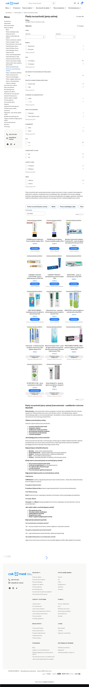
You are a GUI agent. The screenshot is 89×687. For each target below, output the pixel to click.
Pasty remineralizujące (12, 77)
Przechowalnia (36, 638)
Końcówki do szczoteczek (11, 94)
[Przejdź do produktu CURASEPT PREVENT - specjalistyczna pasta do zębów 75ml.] (54, 263)
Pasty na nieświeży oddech (13, 40)
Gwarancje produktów (64, 611)
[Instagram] (11, 144)
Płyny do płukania (9, 87)
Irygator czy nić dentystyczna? (40, 650)
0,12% (29, 98)
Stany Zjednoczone (33, 116)
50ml (29, 131)
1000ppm (31, 166)
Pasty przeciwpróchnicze (13, 59)
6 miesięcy (31, 64)
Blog (33, 647)
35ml (29, 128)
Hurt (59, 606)
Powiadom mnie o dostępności (35, 356)
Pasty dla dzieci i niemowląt (13, 44)
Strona (77, 214)
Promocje (7, 126)
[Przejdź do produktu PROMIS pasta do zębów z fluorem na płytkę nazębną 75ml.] (54, 228)
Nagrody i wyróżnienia (64, 633)
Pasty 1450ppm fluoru (12, 50)
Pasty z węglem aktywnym (13, 79)
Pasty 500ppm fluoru (12, 46)
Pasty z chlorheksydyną (12, 81)
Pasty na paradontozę (12, 67)
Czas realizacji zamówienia (39, 613)
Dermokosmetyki (9, 25)
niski (29, 87)
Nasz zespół (61, 628)
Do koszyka (35, 248)
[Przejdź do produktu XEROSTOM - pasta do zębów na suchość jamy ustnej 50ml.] (74, 299)
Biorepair (30, 49)
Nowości (6, 124)
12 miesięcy (31, 61)
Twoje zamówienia (37, 628)
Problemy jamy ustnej (10, 108)
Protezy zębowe (8, 100)
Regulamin (61, 650)
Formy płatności (37, 606)
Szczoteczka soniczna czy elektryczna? (43, 656)
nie (29, 142)
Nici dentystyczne (9, 89)
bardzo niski (31, 84)
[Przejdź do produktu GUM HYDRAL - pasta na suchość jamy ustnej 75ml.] (74, 263)
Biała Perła (31, 46)
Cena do (58, 34)
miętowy (30, 180)
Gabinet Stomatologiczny (11, 106)
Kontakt (60, 616)
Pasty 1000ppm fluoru (12, 48)
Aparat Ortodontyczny (10, 96)
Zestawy (6, 104)
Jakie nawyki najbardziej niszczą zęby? (43, 659)
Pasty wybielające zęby (12, 32)
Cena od (27, 34)
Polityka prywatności (64, 647)
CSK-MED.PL (9, 12)
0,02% (30, 102)
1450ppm (31, 169)
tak (29, 75)
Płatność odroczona (63, 609)
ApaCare (60, 587)
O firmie (60, 630)
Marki (7, 30)
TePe (59, 582)
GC (59, 579)
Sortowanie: (28, 210)
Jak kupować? (36, 604)
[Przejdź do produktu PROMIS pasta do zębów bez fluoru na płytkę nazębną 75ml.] (34, 228)
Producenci (7, 21)
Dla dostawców (62, 613)
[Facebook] (7, 144)
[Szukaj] (54, 3)
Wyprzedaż (7, 23)
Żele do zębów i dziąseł (10, 98)
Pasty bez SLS (10, 52)
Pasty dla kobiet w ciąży (12, 56)
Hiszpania (31, 113)
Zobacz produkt (35, 390)
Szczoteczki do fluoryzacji (39, 594)
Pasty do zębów (17, 12)
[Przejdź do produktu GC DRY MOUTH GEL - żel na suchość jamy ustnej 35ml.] (34, 372)
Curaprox (60, 589)
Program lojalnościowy (38, 633)
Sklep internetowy (44, 682)
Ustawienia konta (37, 635)
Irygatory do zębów (9, 91)
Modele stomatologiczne (11, 116)
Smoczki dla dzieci (9, 102)
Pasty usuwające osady (12, 42)
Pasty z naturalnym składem (14, 73)
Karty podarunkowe (9, 122)
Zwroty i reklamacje (63, 604)
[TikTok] (14, 144)
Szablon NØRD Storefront (43, 671)
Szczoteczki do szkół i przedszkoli (41, 592)
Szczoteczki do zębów (10, 85)
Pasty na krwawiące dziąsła (13, 61)
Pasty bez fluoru (10, 34)
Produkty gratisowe (37, 618)
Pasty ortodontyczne (12, 75)
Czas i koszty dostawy (38, 609)
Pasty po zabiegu (11, 83)
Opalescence (62, 584)
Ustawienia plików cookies (65, 652)
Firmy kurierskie (36, 616)
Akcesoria (7, 110)
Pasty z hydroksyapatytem (13, 54)
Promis (60, 577)
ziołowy (30, 183)
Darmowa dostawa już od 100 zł (41, 611)
